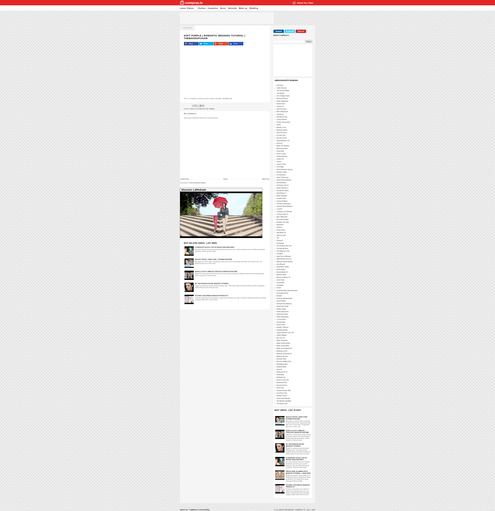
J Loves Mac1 (281, 319)
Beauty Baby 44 (282, 272)
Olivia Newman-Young (284, 169)
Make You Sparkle (283, 146)
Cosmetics (213, 8)
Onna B (279, 369)
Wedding (253, 8)
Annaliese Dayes (282, 190)
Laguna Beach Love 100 (285, 332)
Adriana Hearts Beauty (284, 262)
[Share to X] (198, 105)
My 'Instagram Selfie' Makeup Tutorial (212, 283)
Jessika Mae (281, 322)
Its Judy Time (281, 135)
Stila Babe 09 (281, 233)
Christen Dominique (284, 204)
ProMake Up (281, 377)
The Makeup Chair (202, 109)
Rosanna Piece (282, 385)
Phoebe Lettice (282, 172)
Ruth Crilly (280, 388)
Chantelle (280, 285)
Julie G (279, 162)
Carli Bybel (280, 93)
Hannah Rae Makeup (284, 304)
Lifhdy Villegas (282, 335)
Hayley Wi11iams (283, 311)
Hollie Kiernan (282, 88)
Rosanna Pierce (282, 98)
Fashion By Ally (282, 156)
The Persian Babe (283, 90)
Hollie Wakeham (282, 101)
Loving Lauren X (282, 214)
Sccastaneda (281, 175)
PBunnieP (280, 225)
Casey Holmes (282, 119)
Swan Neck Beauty (283, 398)
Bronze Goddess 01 (283, 277)
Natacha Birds (281, 367)
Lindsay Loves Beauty (284, 211)
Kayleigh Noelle (282, 330)
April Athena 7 (281, 193)
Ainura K (280, 143)
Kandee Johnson (282, 327)
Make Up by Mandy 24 (284, 348)
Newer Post (185, 179)
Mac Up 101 (281, 338)
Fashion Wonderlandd (284, 298)
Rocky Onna (281, 230)
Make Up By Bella (283, 346)
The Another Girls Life (284, 246)
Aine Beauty (281, 264)
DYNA (279, 288)
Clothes (202, 8)
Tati (278, 238)
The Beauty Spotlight (284, 401)
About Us (184, 510)
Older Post (265, 179)
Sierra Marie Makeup (284, 180)
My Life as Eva (282, 138)
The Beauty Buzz (282, 248)
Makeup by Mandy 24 (284, 354)
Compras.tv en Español (199, 510)
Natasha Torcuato (283, 222)
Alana (279, 125)
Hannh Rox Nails (282, 306)
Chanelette (280, 283)
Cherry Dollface (282, 201)
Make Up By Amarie (283, 343)
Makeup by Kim (282, 351)
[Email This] (193, 105)
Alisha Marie (281, 269)
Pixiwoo (279, 227)
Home (225, 179)
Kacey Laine (281, 325)
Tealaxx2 (280, 240)
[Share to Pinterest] (203, 105)
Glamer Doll (281, 104)
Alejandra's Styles (283, 267)
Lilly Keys (280, 85)
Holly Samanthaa (283, 317)
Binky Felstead (282, 196)
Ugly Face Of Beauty (284, 256)
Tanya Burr (280, 151)
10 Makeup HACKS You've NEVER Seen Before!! (215, 247)
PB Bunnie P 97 (282, 372)
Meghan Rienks (282, 356)
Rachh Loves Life (283, 380)
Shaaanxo (280, 114)
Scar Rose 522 (282, 393)
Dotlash (279, 296)
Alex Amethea (281, 183)
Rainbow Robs (282, 382)
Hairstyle (232, 8)
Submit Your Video (305, 3)
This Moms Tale (282, 404)
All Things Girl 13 (282, 185)
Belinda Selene (282, 130)
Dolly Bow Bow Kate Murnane (287, 290)
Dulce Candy (281, 154)
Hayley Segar (281, 309)
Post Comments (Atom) (197, 183)
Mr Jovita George (282, 219)
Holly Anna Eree (282, 314)
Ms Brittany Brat (282, 364)
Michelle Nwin (281, 359)
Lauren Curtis (281, 164)
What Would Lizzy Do (284, 259)
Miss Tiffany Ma (282, 217)
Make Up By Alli (282, 340)
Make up (243, 8)
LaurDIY (279, 209)
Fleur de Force (282, 133)
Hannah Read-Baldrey (284, 206)
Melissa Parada (282, 148)
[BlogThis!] (196, 105)
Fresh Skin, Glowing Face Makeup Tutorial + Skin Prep (298, 472)
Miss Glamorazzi (282, 111)
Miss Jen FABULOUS (284, 361)
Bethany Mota (281, 275)
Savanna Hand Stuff (284, 390)
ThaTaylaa (280, 243)
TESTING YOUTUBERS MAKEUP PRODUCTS (211, 296)
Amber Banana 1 (282, 188)
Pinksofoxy (280, 375)
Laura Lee (280, 106)
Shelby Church (282, 396)
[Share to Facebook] (200, 105)
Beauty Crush (281, 127)
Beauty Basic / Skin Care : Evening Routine (213, 259)
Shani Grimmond (282, 177)
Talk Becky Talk (282, 117)
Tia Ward (280, 254)
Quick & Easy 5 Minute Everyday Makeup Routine (216, 271)
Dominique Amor (282, 293)
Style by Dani (281, 235)
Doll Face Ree (282, 109)
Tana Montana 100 (283, 141)
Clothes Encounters (283, 122)
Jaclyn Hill (280, 159)
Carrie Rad (280, 280)
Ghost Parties (281, 301)
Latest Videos (187, 8)
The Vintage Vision (283, 96)
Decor (223, 8)
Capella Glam (281, 198)
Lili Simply (280, 167)
